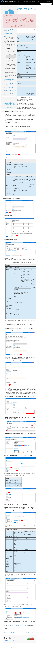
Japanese (48, 1)
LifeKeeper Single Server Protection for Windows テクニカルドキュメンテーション (9, 103)
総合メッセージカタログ (8, 87)
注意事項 (8, 48)
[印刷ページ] (35, 9)
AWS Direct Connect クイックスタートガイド (10, 73)
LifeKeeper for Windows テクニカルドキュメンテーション (10, 84)
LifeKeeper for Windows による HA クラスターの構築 (11, 65)
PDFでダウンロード (10, 111)
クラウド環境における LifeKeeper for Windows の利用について (10, 35)
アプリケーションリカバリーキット (10, 90)
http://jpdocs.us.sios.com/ (13, 116)
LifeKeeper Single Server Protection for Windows (9, 98)
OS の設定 (8, 62)
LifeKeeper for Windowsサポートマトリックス (9, 94)
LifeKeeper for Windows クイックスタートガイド (9, 30)
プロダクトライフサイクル (8, 107)
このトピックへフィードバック (11, 640)
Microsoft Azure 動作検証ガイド (10, 42)
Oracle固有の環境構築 (10, 68)
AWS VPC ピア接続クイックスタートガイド (10, 76)
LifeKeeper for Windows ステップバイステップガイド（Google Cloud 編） (10, 38)
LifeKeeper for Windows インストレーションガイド (9, 80)
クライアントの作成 (11, 58)
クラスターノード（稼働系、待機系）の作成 (12, 56)
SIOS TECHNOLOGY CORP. (13, 1)
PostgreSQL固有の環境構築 (10, 70)
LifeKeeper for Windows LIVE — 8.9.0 (32, 1)
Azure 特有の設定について (10, 46)
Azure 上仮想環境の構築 (11, 50)
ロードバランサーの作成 (11, 61)
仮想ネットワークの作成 (12, 54)
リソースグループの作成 (11, 52)
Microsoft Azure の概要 (10, 44)
